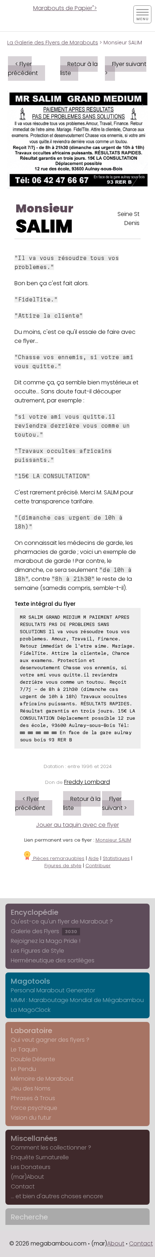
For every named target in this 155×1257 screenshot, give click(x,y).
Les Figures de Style (37, 951)
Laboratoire (31, 1031)
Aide (93, 858)
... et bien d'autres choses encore (57, 1196)
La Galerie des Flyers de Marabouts (52, 42)
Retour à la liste (79, 68)
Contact (23, 1186)
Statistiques (116, 858)
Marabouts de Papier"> (65, 8)
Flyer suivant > (125, 68)
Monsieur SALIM (113, 840)
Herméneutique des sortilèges (52, 960)
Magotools (30, 981)
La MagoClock (30, 1010)
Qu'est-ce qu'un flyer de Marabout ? (62, 921)
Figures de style (62, 865)
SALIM (44, 226)
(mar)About (27, 1177)
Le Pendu (23, 1069)
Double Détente (33, 1059)
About (115, 1243)
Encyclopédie (34, 912)
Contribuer (98, 865)
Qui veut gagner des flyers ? (50, 1040)
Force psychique (34, 1108)
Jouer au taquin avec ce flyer (77, 825)
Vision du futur (31, 1117)
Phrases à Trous (33, 1098)
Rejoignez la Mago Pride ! (45, 941)
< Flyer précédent (23, 68)
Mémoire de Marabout (42, 1079)
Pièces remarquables (58, 858)
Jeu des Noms (30, 1088)
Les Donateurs (30, 1167)
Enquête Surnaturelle (40, 1157)
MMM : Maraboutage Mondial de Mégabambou (77, 1000)
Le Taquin (24, 1049)
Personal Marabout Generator (53, 990)
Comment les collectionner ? (51, 1147)
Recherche (29, 1217)
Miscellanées (34, 1138)
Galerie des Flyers (44, 931)
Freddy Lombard (87, 782)
